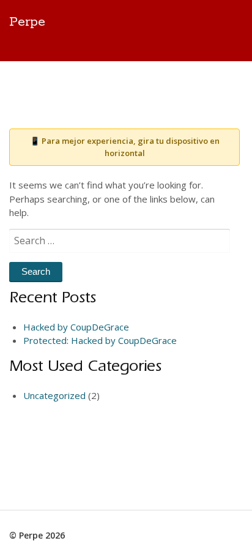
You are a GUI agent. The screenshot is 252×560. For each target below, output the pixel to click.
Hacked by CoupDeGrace (76, 327)
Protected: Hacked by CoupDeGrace (100, 340)
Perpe (27, 22)
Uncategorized (54, 395)
